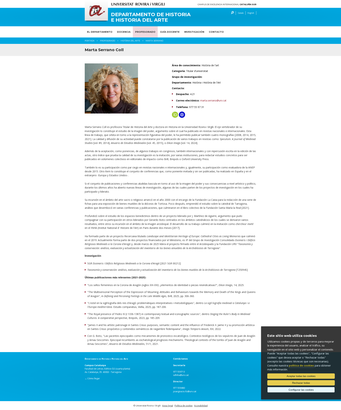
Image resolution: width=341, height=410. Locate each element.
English (251, 13)
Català (240, 13)
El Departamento (99, 31)
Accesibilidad (201, 405)
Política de (184, 405)
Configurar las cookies (301, 389)
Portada (89, 40)
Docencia (124, 31)
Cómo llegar (93, 378)
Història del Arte (130, 40)
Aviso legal (167, 405)
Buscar (231, 13)
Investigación (194, 31)
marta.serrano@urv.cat (213, 100)
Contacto (216, 31)
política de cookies (301, 365)
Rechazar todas (301, 382)
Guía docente (170, 31)
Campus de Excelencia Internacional (227, 5)
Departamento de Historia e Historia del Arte (151, 17)
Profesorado (145, 31)
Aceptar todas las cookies (301, 376)
